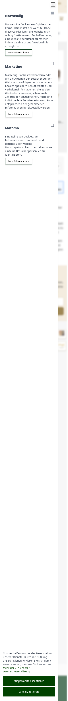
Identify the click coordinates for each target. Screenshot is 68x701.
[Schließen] (53, 4)
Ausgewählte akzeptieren (29, 681)
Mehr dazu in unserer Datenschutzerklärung (16, 669)
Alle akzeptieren (29, 691)
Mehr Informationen (18, 52)
